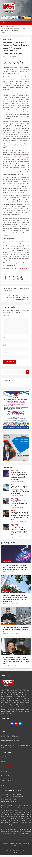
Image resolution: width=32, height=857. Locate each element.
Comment (6, 316)
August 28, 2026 (15, 481)
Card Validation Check (8, 766)
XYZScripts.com (22, 856)
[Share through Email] (17, 62)
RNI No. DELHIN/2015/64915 (17, 851)
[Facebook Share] (5, 62)
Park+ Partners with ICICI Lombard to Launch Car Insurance (16, 290)
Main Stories (14, 470)
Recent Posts (8, 467)
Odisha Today (13, 57)
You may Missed (8, 543)
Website (5, 353)
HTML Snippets (10, 856)
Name (4, 337)
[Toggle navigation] (3, 23)
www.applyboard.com (21, 269)
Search (27, 372)
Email (4, 345)
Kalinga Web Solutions (19, 848)
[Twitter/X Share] (13, 62)
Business (13, 484)
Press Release (7, 39)
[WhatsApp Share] (9, 62)
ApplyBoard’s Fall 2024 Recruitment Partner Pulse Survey (16, 158)
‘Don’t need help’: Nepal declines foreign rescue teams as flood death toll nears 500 (19, 503)
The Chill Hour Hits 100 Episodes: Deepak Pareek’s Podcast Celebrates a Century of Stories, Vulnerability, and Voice (16, 297)
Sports (13, 510)
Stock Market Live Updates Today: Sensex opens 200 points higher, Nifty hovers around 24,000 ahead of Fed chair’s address (20, 489)
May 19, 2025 (6, 57)
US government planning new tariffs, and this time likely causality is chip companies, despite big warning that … (19, 476)
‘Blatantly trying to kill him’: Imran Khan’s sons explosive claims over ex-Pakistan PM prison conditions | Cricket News (20, 515)
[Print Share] (21, 62)
